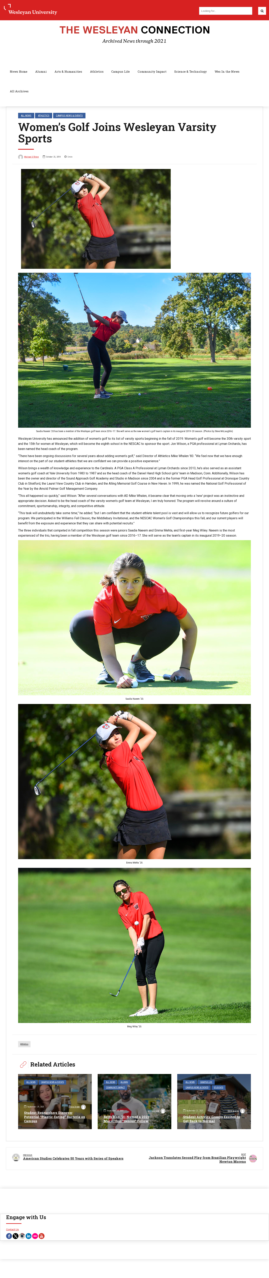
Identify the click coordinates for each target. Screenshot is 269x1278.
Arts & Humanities (68, 71)
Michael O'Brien (31, 157)
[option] (134, 219)
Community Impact (152, 71)
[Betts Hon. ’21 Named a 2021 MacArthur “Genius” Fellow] (134, 1101)
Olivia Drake (74, 1106)
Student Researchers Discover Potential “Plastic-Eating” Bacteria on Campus (54, 1117)
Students (218, 1087)
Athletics (97, 71)
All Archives (19, 91)
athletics (24, 1044)
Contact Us (12, 1229)
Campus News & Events (69, 115)
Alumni (41, 71)
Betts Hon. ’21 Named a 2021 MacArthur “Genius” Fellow (126, 1119)
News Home (18, 71)
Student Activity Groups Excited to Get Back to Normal (211, 1119)
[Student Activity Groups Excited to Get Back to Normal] (214, 1101)
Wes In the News (227, 71)
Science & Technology (190, 71)
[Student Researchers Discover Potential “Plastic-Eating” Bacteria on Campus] (55, 1101)
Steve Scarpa (233, 1111)
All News (26, 115)
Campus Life (120, 71)
